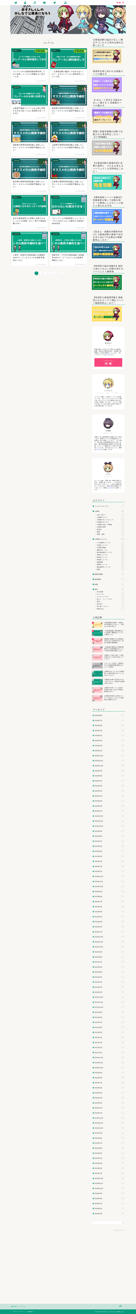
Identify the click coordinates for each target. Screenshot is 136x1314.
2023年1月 (109, 932)
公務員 (109, 511)
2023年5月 (109, 911)
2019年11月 (109, 1123)
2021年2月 (109, 1047)
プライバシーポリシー (19, 1311)
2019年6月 (109, 1148)
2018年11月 (109, 1183)
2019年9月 (109, 1133)
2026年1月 (109, 750)
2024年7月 (109, 841)
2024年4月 (109, 856)
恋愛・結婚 (110, 534)
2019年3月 (109, 1163)
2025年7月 (109, 781)
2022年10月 (109, 947)
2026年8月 (109, 715)
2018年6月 (109, 1208)
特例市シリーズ (110, 557)
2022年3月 (109, 982)
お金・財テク (110, 515)
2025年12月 (109, 756)
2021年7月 (109, 1022)
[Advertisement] (108, 1249)
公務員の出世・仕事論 (110, 524)
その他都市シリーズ (110, 542)
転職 (109, 584)
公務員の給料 (110, 527)
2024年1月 (109, 871)
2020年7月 (109, 1083)
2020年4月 (109, 1098)
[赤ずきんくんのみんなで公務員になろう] (68, 33)
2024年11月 (109, 821)
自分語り (110, 604)
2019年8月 (109, 1138)
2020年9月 (109, 1073)
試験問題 (110, 562)
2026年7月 (109, 720)
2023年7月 (109, 901)
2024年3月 (109, 861)
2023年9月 (109, 891)
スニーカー (110, 594)
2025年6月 (109, 786)
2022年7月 (109, 962)
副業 (110, 532)
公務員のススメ (110, 517)
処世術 (110, 529)
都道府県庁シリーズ (110, 567)
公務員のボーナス (110, 522)
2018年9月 (109, 1193)
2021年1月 (109, 1052)
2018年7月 (109, 1203)
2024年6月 (109, 846)
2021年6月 (109, 1027)
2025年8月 (109, 776)
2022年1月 (109, 992)
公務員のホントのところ (110, 519)
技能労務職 (109, 574)
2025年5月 (109, 791)
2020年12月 (109, 1057)
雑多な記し (110, 609)
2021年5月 (109, 1032)
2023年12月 (109, 876)
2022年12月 (109, 937)
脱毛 (110, 601)
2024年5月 (109, 851)
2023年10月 (109, 886)
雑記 (109, 589)
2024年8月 (109, 836)
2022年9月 (109, 952)
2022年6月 (109, 967)
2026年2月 (109, 746)
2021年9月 (109, 1012)
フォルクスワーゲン (109, 506)
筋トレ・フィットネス (110, 599)
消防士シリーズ (110, 555)
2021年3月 (109, 1042)
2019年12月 (109, 1118)
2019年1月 (109, 1173)
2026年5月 (109, 730)
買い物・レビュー (110, 606)
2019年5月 (109, 1153)
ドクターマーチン (110, 596)
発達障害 (109, 579)
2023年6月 (109, 907)
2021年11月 (109, 1002)
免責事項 (30, 1311)
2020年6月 (109, 1088)
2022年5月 (109, 972)
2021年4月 (109, 1037)
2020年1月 (109, 1113)
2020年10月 (109, 1068)
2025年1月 (109, 811)
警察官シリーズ (110, 564)
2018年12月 (109, 1178)
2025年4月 (109, 796)
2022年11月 (109, 942)
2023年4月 (109, 917)
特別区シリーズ (110, 559)
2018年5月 (109, 1213)
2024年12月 (109, 816)
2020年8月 (109, 1078)
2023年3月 (109, 922)
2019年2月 (109, 1168)
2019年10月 (109, 1128)
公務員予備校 (110, 547)
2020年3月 (109, 1103)
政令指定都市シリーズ (110, 552)
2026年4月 (109, 735)
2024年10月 (109, 826)
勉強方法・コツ (110, 550)
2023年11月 (109, 881)
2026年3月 (109, 740)
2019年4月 (109, 1158)
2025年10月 (109, 766)
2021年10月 (109, 1007)
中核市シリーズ (110, 545)
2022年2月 (109, 987)
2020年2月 (109, 1108)
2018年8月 (109, 1198)
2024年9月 (109, 831)
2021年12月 (109, 997)
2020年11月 (109, 1062)
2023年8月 (109, 896)
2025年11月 (109, 761)
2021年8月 (109, 1017)
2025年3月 (109, 801)
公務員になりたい (109, 539)
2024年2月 (109, 866)
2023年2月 (109, 927)
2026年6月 (109, 725)
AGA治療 (110, 592)
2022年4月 (109, 977)
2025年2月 (109, 806)
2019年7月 (109, 1143)
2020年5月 (109, 1093)
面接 (110, 569)
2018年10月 (109, 1188)
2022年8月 (109, 957)
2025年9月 (109, 771)
